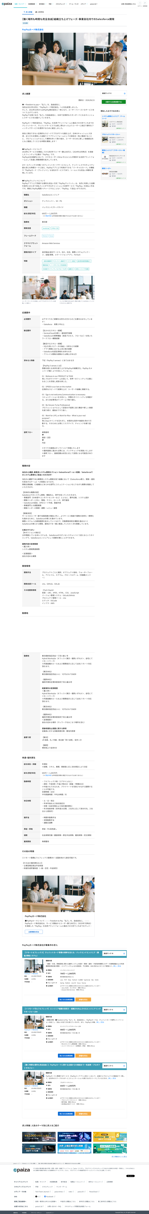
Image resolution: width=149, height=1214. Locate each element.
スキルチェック (47, 1187)
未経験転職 (53, 1182)
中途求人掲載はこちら (68, 1201)
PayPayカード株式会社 (32, 29)
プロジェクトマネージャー (111, 134)
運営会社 (15, 1212)
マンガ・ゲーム (61, 1187)
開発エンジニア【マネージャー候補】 (113, 151)
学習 (36, 1187)
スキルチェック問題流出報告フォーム (78, 1206)
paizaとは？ (94, 4)
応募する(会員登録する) (114, 102)
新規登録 (145, 6)
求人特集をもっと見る (119, 1156)
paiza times (59, 1191)
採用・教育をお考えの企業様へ (46, 1201)
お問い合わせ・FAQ (54, 1206)
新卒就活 (64, 1182)
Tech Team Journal (42, 1191)
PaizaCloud (93, 1191)
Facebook (49, 1196)
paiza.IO (81, 1191)
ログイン (140, 6)
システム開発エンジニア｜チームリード (113, 117)
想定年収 (48, 216)
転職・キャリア (40, 1182)
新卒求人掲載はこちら (86, 1201)
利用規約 (24, 1212)
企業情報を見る (33, 932)
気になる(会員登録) (66, 999)
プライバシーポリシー (36, 1212)
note (70, 1191)
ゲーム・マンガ (73, 4)
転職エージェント (77, 1182)
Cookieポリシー (50, 1212)
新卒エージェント (95, 1182)
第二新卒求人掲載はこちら (107, 1201)
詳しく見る (117, 966)
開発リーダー (106, 168)
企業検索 (110, 1182)
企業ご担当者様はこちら (128, 4)
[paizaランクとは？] (124, 93)
